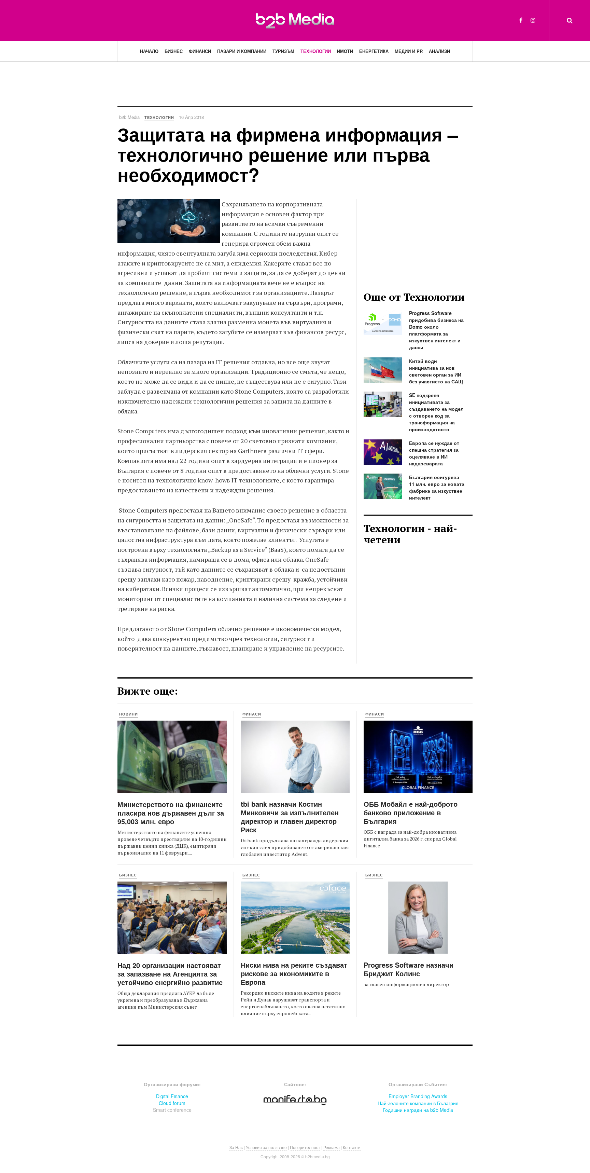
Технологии (315, 51)
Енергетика (374, 51)
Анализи (439, 51)
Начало (149, 51)
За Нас (236, 1147)
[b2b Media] (295, 20)
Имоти (345, 51)
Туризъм (283, 51)
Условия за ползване (266, 1147)
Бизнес (174, 51)
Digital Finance (172, 1096)
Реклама (331, 1147)
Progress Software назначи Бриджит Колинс (408, 969)
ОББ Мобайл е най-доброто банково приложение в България (411, 812)
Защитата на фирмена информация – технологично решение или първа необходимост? (287, 154)
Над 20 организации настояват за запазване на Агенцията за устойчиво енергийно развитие (170, 973)
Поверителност (305, 1147)
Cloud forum (172, 1103)
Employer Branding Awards (418, 1096)
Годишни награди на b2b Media (418, 1109)
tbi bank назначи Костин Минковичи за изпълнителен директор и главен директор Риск (290, 816)
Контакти (352, 1147)
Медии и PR (409, 51)
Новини (128, 714)
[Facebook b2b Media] (520, 20)
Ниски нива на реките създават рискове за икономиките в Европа (294, 973)
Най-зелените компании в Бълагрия (418, 1103)
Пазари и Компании (241, 51)
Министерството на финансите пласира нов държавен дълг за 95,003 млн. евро (170, 812)
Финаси (251, 714)
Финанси (200, 51)
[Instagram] (533, 20)
